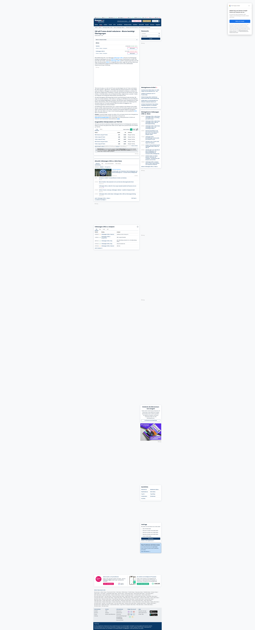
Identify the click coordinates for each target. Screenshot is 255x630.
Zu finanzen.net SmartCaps (151, 420)
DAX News (118, 592)
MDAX (107, 62)
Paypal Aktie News (118, 597)
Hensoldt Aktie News (98, 597)
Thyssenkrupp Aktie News (118, 599)
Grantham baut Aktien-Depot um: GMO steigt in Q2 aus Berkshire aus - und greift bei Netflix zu (150, 90)
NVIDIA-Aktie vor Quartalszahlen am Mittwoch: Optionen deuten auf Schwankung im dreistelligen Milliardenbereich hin (149, 101)
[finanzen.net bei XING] (134, 614)
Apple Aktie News (129, 596)
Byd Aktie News (97, 599)
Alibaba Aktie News (141, 603)
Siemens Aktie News (126, 601)
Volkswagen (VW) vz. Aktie (107, 27)
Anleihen (135, 24)
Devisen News (154, 592)
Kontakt (96, 611)
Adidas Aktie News (154, 601)
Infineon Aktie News (108, 597)
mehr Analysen (98, 248)
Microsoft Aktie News (99, 596)
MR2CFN (102, 146)
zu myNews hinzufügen (100, 199)
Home (96, 27)
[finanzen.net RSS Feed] (132, 617)
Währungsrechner (143, 612)
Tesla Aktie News (149, 593)
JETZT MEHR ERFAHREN (143, 584)
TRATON (97, 46)
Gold (155, 17)
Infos (118, 118)
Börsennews (97, 592)
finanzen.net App (142, 611)
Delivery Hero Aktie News (130, 603)
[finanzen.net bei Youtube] (134, 612)
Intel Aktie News (97, 601)
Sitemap (96, 616)
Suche (150, 38)
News (100, 24)
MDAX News (124, 592)
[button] (137, 21)
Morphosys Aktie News (126, 600)
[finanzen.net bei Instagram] (129, 612)
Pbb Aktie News (139, 604)
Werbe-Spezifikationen (110, 614)
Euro (143, 17)
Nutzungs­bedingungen (121, 616)
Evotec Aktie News (116, 600)
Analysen (105, 48)
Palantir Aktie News (106, 601)
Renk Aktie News (135, 597)
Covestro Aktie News (116, 601)
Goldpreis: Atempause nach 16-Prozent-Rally (148, 94)
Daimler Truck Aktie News (107, 603)
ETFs (114, 24)
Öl (149, 17)
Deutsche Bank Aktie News (118, 596)
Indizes (105, 24)
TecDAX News (131, 592)
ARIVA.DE (126, 628)
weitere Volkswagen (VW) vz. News (149, 166)
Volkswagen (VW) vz (119, 57)
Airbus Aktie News (154, 597)
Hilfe (106, 611)
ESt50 (103, 17)
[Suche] (130, 21)
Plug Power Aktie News (152, 596)
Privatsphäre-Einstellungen (119, 618)
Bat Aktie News (97, 604)
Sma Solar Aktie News (119, 603)
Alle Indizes (152, 491)
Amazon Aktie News (115, 594)
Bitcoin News (121, 593)
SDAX (135, 111)
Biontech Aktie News (106, 599)
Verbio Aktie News (148, 604)
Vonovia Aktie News (149, 599)
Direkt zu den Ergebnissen (147, 540)
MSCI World (111, 17)
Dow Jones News (139, 592)
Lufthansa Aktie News (144, 597)
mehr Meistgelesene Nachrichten (149, 107)
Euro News (103, 593)
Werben (107, 612)
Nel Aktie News (97, 603)
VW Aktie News (105, 606)
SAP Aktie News (108, 596)
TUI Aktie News (137, 594)
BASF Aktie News (98, 594)
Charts (97, 48)
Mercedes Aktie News (129, 599)
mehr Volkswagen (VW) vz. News (102, 198)
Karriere (96, 612)
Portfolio (143, 498)
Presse (95, 614)
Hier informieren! (145, 551)
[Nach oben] (158, 628)
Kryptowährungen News (111, 593)
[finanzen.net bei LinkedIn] (131, 614)
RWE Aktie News (126, 597)
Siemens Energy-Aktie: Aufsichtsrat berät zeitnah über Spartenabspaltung (150, 97)
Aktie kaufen (132, 48)
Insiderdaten (144, 496)
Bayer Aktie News (106, 594)
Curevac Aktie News (136, 601)
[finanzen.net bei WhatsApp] (130, 617)
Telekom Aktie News (151, 603)
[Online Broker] (99, 21)
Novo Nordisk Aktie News (137, 600)
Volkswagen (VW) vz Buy (106, 240)
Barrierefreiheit (119, 620)
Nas (128, 17)
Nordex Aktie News (139, 599)
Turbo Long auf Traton (100, 137)
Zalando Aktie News (114, 604)
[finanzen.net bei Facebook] (131, 612)
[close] (249, 5)
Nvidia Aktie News (129, 593)
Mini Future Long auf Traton (101, 134)
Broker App (141, 614)
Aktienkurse (144, 489)
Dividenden (152, 496)
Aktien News (103, 592)
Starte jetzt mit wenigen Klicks (102, 117)
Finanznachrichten (111, 592)
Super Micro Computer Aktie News (127, 604)
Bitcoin (135, 17)
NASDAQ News (147, 592)
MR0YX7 (99, 146)
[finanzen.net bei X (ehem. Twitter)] (129, 614)
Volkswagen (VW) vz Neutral (107, 234)
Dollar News (97, 593)
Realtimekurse (144, 491)
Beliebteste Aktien (154, 489)
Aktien (96, 24)
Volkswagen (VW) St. (100, 51)
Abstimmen (150, 538)
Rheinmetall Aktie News (139, 593)
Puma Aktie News (145, 601)
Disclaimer (118, 614)
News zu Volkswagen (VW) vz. (119, 27)
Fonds (110, 24)
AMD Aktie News (98, 600)
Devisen (152, 24)
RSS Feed (133, 198)
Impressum (118, 611)
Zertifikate (119, 24)
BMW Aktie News (105, 604)
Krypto (147, 24)
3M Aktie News (97, 606)
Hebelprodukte (127, 24)
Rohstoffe (141, 24)
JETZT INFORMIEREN (108, 584)
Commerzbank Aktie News (140, 596)
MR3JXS (132, 145)
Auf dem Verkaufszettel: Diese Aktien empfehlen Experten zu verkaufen (149, 104)
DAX (95, 17)
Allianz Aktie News (146, 594)
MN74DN (136, 145)
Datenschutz (119, 612)
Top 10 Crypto (120, 17)
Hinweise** (118, 146)
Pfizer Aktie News (148, 600)
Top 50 (142, 494)
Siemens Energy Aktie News (127, 594)
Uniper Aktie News (107, 600)
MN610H (96, 146)
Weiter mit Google (240, 21)
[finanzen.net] (99, 20)
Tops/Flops (152, 494)
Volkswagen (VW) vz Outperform (105, 237)
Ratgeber (158, 24)
